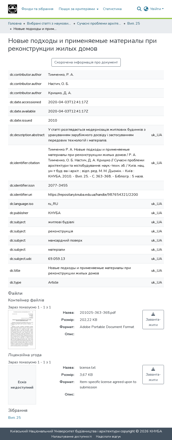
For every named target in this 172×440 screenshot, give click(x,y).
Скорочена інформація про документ (86, 62)
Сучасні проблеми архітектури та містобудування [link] (99, 23)
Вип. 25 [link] (133, 23)
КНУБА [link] (156, 431)
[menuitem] (78, 9)
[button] (12, 8)
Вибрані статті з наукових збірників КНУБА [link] (49, 23)
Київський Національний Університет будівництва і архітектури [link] (65, 431)
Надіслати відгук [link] (108, 436)
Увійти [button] (156, 8)
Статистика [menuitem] (112, 8)
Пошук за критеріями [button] (77, 8)
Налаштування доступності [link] (72, 436)
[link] (153, 319)
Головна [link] (15, 23)
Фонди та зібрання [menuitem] (37, 8)
